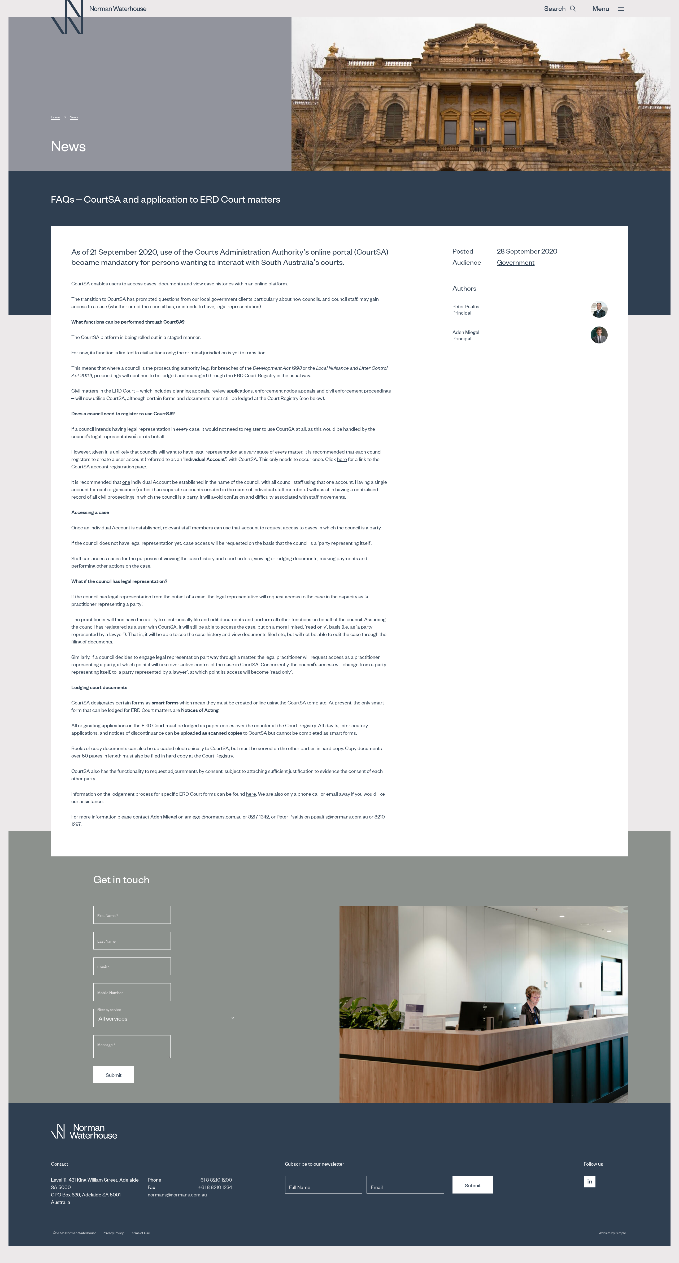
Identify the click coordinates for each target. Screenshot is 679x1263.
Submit (113, 1074)
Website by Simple (612, 1232)
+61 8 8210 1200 (214, 1179)
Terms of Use (140, 1232)
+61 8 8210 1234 (215, 1186)
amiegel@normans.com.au (213, 816)
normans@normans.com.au (177, 1194)
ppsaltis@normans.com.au (339, 816)
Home (55, 116)
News (74, 116)
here (342, 458)
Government (516, 262)
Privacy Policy (113, 1232)
